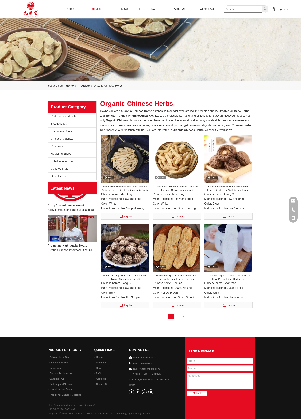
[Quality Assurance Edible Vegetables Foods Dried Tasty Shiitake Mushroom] (228, 158)
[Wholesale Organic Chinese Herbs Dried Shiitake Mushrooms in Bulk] (125, 248)
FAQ (98, 373)
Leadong (136, 413)
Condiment (57, 146)
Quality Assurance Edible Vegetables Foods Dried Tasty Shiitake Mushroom (228, 188)
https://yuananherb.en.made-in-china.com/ (71, 405)
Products (101, 362)
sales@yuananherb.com (146, 368)
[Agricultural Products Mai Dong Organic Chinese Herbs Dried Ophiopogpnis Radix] (125, 158)
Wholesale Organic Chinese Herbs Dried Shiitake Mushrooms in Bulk (125, 277)
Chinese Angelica (62, 138)
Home (99, 357)
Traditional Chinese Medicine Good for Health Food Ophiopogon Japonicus (176, 188)
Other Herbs (58, 176)
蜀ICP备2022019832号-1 (61, 409)
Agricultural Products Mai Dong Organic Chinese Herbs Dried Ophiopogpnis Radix (125, 188)
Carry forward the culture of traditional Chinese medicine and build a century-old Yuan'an (67, 200)
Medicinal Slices (61, 153)
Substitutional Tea (62, 161)
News (99, 368)
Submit (197, 393)
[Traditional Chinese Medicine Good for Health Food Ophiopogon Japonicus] (176, 158)
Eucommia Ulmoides (63, 131)
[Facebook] (131, 391)
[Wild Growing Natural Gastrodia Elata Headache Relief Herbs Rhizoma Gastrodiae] (176, 247)
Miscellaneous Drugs (60, 389)
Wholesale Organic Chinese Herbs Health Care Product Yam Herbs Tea (228, 277)
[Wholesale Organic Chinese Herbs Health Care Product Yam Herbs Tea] (228, 248)
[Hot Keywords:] (265, 9)
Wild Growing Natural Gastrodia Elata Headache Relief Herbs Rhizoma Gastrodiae (176, 277)
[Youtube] (144, 391)
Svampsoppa (59, 123)
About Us (101, 378)
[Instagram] (150, 391)
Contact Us (102, 384)
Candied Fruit (59, 168)
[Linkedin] (138, 391)
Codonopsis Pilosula (63, 116)
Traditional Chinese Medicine (65, 394)
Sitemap (146, 413)
